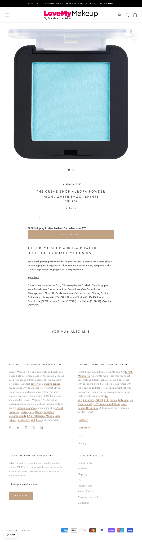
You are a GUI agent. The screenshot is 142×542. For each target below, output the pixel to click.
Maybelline (14, 412)
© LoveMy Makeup (20, 530)
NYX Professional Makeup (40, 416)
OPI (33, 420)
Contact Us (83, 503)
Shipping (82, 474)
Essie (39, 420)
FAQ (80, 480)
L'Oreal (24, 412)
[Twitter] (18, 427)
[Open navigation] (7, 15)
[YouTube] (42, 427)
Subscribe (21, 495)
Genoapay (84, 427)
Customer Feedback (88, 497)
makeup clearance (26, 408)
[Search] (127, 15)
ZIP (80, 435)
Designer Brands (17, 416)
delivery (34, 383)
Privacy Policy (85, 485)
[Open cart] (135, 15)
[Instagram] (26, 427)
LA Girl (59, 408)
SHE (31, 412)
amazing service (52, 383)
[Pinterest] (34, 427)
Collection (48, 412)
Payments (82, 468)
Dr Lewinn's (24, 420)
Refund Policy (85, 463)
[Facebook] (10, 427)
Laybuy (82, 443)
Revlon (38, 412)
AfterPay (83, 420)
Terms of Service (86, 491)
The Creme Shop (71, 183)
